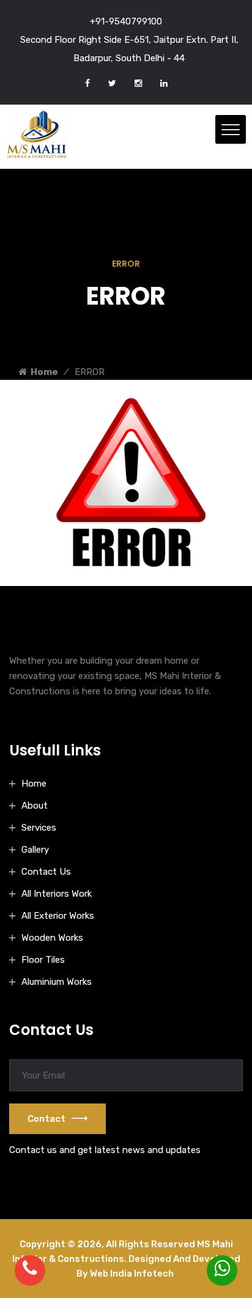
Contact (46, 1118)
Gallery (35, 849)
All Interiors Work (56, 893)
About (34, 805)
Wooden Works (52, 937)
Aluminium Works (56, 981)
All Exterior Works (57, 915)
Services (38, 827)
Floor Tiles (43, 959)
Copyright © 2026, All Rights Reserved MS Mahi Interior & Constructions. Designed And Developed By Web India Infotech (126, 1259)
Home (42, 371)
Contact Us (46, 871)
